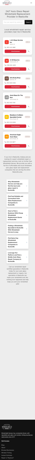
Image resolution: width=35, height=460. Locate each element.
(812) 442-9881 (11, 47)
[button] (31, 3)
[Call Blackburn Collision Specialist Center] (28, 126)
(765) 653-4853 (11, 65)
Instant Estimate (6, 455)
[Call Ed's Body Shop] (28, 87)
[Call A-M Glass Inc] (28, 69)
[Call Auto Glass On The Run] (28, 106)
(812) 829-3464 (11, 83)
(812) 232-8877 (11, 142)
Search (28, 22)
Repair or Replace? (7, 458)
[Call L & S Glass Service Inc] (28, 51)
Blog (2, 445)
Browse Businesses (7, 450)
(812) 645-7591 (11, 102)
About (3, 447)
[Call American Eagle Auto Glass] (28, 146)
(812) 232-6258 (11, 122)
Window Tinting (6, 453)
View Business (15, 51)
